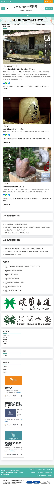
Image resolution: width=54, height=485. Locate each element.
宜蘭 (15, 76)
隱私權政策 (33, 472)
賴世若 (33, 191)
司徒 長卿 (14, 131)
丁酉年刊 (31, 131)
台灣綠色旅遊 (44, 74)
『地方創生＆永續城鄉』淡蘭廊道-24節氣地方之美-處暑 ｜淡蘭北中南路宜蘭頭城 (22, 266)
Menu (26, 15)
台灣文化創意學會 (36, 189)
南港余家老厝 (20, 74)
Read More (6, 91)
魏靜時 (20, 79)
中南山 (47, 71)
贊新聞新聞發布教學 (41, 475)
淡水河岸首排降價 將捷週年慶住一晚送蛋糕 (14, 282)
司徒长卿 (40, 131)
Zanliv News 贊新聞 (25, 6)
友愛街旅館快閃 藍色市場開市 (11, 274)
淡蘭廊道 (35, 76)
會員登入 (5, 369)
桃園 (18, 76)
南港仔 (15, 74)
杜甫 (16, 191)
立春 (45, 76)
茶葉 (17, 79)
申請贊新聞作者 (48, 472)
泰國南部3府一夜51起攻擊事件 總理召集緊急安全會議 (17, 232)
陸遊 (44, 191)
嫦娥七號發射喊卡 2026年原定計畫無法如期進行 (16, 251)
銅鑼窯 (40, 191)
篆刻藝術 (46, 131)
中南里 (4, 74)
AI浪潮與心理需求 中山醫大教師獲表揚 (13, 270)
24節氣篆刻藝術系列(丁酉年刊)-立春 (13, 129)
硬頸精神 (20, 191)
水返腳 (20, 76)
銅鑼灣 (37, 191)
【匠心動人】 (6, 126)
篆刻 (48, 76)
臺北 (50, 76)
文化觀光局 (9, 191)
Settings (44, 482)
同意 (30, 482)
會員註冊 (5, 372)
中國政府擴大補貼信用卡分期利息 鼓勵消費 (38, 251)
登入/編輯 (40, 472)
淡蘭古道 (30, 76)
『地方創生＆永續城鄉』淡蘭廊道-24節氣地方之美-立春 (19, 69)
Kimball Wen (34, 71)
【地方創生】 (6, 183)
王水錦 (42, 76)
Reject (36, 482)
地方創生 (47, 189)
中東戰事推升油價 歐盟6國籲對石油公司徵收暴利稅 (16, 224)
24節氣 (26, 131)
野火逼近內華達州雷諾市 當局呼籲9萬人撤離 (15, 230)
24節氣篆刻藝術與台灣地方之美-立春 (13, 187)
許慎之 (13, 71)
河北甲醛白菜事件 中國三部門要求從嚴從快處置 (32, 248)
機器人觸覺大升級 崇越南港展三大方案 (13, 290)
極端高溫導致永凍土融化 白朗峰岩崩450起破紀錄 (16, 227)
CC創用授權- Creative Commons (37, 469)
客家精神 (5, 191)
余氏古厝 (8, 74)
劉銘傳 (12, 74)
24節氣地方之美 (27, 71)
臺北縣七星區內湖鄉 (11, 79)
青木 (46, 191)
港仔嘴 (38, 76)
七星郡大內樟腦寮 (42, 71)
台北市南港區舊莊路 (36, 74)
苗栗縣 (30, 191)
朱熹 (14, 191)
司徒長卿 (5, 76)
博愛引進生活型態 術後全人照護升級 (13, 286)
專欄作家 (50, 475)
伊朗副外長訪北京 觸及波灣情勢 (12, 248)
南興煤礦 (29, 74)
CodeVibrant (6, 474)
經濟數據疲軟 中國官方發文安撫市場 (13, 254)
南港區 (25, 74)
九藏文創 (30, 189)
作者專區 (5, 367)
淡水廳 (26, 76)
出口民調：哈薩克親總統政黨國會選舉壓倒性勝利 (40, 227)
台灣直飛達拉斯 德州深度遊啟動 (12, 278)
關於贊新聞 (49, 469)
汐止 (23, 76)
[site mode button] (42, 8)
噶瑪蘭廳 (9, 76)
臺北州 (4, 79)
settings (8, 482)
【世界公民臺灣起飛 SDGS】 (10, 66)
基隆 (13, 76)
